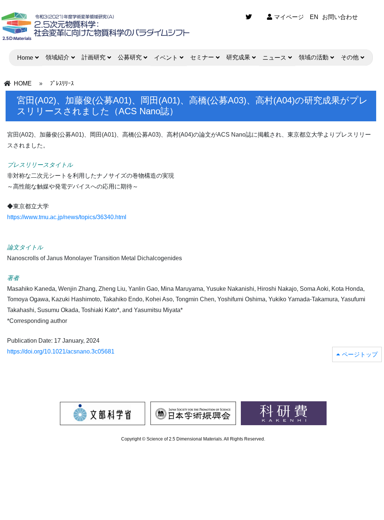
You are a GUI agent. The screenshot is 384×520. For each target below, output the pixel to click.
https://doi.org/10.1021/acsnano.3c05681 (60, 351)
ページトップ (360, 354)
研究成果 (238, 57)
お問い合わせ (340, 17)
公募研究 (130, 57)
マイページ (289, 17)
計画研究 (94, 57)
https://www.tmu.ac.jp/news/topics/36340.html (66, 217)
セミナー (202, 57)
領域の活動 (313, 57)
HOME (23, 83)
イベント (166, 58)
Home (25, 58)
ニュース (274, 58)
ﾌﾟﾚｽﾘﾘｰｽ (62, 83)
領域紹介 (57, 57)
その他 (350, 57)
